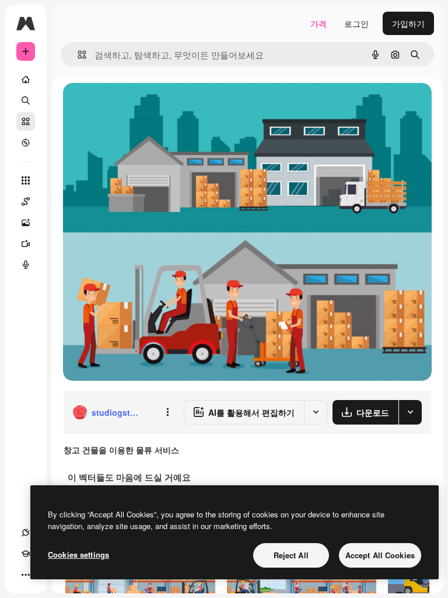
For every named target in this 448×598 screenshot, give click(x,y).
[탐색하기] (25, 142)
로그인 (356, 23)
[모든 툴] (25, 180)
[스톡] (25, 121)
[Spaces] (25, 201)
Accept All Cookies (380, 555)
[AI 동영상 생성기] (25, 243)
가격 (318, 23)
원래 (130, 105)
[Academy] (25, 553)
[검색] (25, 100)
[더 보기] (25, 574)
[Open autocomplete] (77, 54)
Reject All (291, 555)
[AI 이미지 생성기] (25, 222)
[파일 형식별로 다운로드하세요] (410, 412)
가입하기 (408, 23)
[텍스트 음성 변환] (25, 264)
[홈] (25, 79)
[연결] (25, 532)
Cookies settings (78, 554)
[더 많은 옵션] (167, 412)
